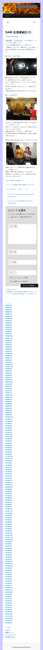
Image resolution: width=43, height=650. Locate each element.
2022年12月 (9, 364)
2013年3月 (9, 581)
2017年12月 (9, 456)
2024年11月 (9, 338)
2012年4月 (9, 605)
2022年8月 (9, 369)
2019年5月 (9, 423)
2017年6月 (9, 469)
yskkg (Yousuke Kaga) (13, 56)
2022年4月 (9, 373)
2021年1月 (9, 393)
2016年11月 (9, 485)
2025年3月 (9, 329)
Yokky (22, 140)
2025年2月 (9, 332)
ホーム (8, 16)
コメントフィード (11, 635)
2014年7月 (9, 546)
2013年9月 (9, 568)
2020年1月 (9, 415)
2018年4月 (9, 448)
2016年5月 (9, 498)
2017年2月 (9, 478)
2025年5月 (9, 325)
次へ (35, 22)
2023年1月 (9, 362)
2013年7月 (9, 572)
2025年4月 (9, 327)
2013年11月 (9, 564)
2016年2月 (9, 504)
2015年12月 (9, 509)
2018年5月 (9, 445)
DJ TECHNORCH (11, 95)
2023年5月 (9, 356)
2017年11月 (9, 458)
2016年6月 (9, 496)
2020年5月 (9, 406)
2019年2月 (9, 430)
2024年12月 (9, 336)
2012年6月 (9, 601)
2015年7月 (9, 520)
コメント (12, 226)
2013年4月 (9, 579)
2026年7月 (9, 305)
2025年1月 (9, 334)
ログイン (8, 630)
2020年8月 (9, 399)
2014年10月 (9, 539)
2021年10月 (9, 382)
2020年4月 (9, 408)
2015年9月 (9, 515)
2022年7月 (9, 371)
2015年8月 (9, 518)
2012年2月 (9, 610)
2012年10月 (9, 592)
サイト (11, 272)
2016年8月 (9, 491)
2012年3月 (9, 607)
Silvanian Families (31, 140)
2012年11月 (9, 590)
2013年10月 (9, 566)
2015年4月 (9, 526)
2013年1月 (9, 585)
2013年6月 (9, 574)
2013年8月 (9, 570)
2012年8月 (9, 596)
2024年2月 (9, 349)
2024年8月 (9, 340)
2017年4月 (9, 474)
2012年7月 (9, 599)
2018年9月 (9, 439)
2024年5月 (9, 345)
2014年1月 (9, 559)
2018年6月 (9, 443)
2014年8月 (9, 544)
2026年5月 (9, 307)
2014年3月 (9, 555)
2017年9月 (9, 463)
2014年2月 (9, 557)
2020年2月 (9, 413)
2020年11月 (9, 395)
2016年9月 (9, 489)
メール (12, 262)
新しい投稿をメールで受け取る (19, 281)
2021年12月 (9, 380)
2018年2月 (9, 452)
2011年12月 (9, 614)
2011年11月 (9, 616)
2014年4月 (9, 553)
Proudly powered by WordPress (21, 647)
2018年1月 (9, 454)
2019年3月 (9, 428)
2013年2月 (9, 583)
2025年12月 (9, 316)
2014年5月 (9, 550)
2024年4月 (9, 347)
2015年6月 (9, 522)
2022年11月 (9, 367)
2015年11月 (9, 511)
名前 (12, 251)
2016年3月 (9, 502)
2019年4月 (9, 426)
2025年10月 (9, 318)
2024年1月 (9, 351)
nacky (24, 185)
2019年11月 (9, 419)
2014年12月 (9, 535)
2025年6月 (9, 323)
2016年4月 (9, 500)
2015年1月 (9, 533)
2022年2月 (9, 378)
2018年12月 (9, 434)
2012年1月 (9, 612)
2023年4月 (9, 358)
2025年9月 (9, 321)
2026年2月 (9, 312)
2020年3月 (9, 410)
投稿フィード (10, 632)
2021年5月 (9, 391)
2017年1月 (9, 480)
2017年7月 (9, 467)
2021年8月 (9, 384)
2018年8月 (9, 441)
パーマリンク (30, 185)
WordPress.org (10, 637)
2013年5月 (9, 577)
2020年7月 (9, 402)
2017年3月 (9, 476)
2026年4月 (9, 310)
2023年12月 (9, 353)
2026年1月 (9, 314)
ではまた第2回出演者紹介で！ (15, 180)
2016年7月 (9, 493)
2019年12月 (9, 417)
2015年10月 (9, 513)
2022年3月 (9, 375)
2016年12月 (9, 483)
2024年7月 (9, 342)
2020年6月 (9, 404)
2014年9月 (9, 542)
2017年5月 (9, 472)
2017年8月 (9, 465)
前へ (8, 22)
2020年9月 (9, 397)
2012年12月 (9, 588)
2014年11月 (9, 537)
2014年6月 (9, 548)
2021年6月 (9, 388)
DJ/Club (14, 185)
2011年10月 (9, 618)
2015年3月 (9, 528)
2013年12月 (9, 561)
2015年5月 (9, 524)
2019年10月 (9, 421)
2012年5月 (9, 603)
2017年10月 (9, 461)
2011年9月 (9, 621)
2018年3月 (9, 450)
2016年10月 (9, 487)
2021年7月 (9, 386)
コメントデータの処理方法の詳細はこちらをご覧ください (21, 294)
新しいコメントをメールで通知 (19, 277)
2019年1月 (9, 432)
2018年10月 (9, 437)
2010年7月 (9, 623)
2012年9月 (9, 594)
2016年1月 (9, 507)
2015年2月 (9, 531)
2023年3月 (9, 360)
